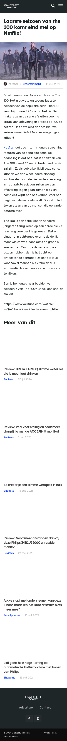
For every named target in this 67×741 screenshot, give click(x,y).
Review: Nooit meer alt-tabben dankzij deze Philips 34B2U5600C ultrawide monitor (31, 543)
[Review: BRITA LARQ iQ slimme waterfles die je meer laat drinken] (33, 347)
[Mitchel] (6, 84)
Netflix (8, 147)
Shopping (9, 677)
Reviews (9, 379)
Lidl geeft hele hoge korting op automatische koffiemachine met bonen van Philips (32, 667)
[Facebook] (29, 718)
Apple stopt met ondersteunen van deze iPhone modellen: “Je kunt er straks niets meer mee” (33, 605)
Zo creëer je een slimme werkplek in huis (33, 485)
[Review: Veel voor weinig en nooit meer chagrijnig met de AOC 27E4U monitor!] (33, 405)
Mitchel (13, 84)
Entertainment (32, 84)
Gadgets (9, 490)
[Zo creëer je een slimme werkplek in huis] (33, 463)
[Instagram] (37, 718)
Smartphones (12, 615)
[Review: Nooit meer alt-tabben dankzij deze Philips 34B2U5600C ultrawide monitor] (33, 516)
